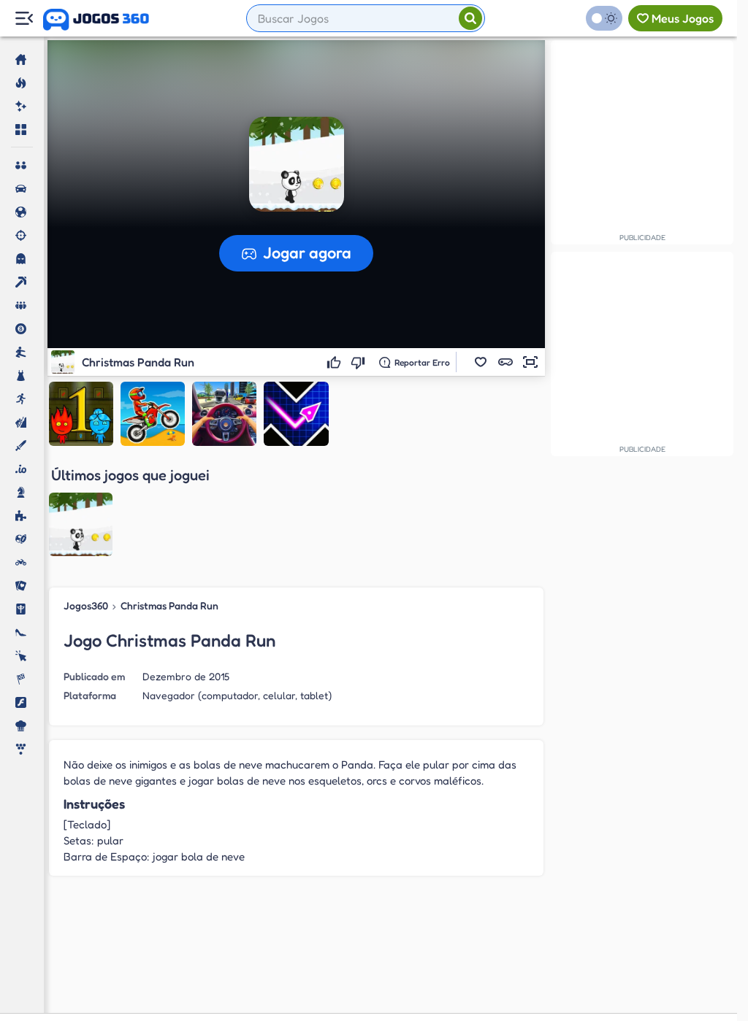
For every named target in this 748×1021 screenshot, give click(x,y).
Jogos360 (86, 605)
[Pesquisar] (470, 18)
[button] (481, 362)
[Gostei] (336, 362)
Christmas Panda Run (169, 605)
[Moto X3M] (152, 413)
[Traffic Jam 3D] (224, 413)
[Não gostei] (360, 362)
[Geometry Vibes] (295, 413)
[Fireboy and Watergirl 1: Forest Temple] (81, 413)
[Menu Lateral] (23, 18)
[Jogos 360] (96, 20)
